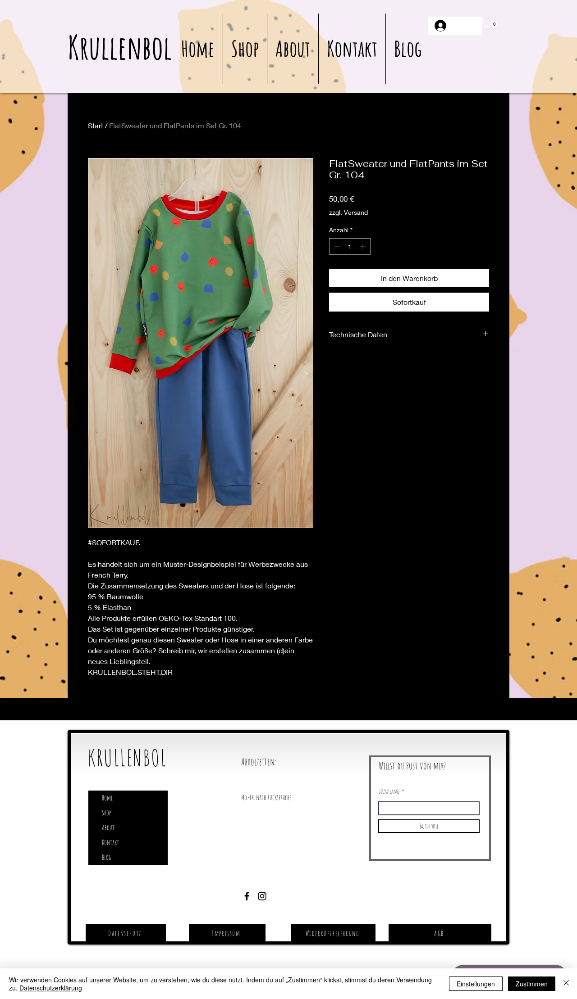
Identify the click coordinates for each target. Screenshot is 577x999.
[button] (490, 23)
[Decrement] (336, 246)
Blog (106, 857)
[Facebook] (246, 896)
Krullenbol (120, 47)
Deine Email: (389, 791)
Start (95, 125)
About (108, 827)
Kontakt (110, 842)
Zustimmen (532, 983)
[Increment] (363, 246)
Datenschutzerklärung (50, 987)
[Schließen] (566, 984)
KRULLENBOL (127, 757)
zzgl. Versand (348, 212)
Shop (106, 812)
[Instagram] (262, 896)
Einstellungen (476, 983)
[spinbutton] (350, 246)
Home (107, 797)
